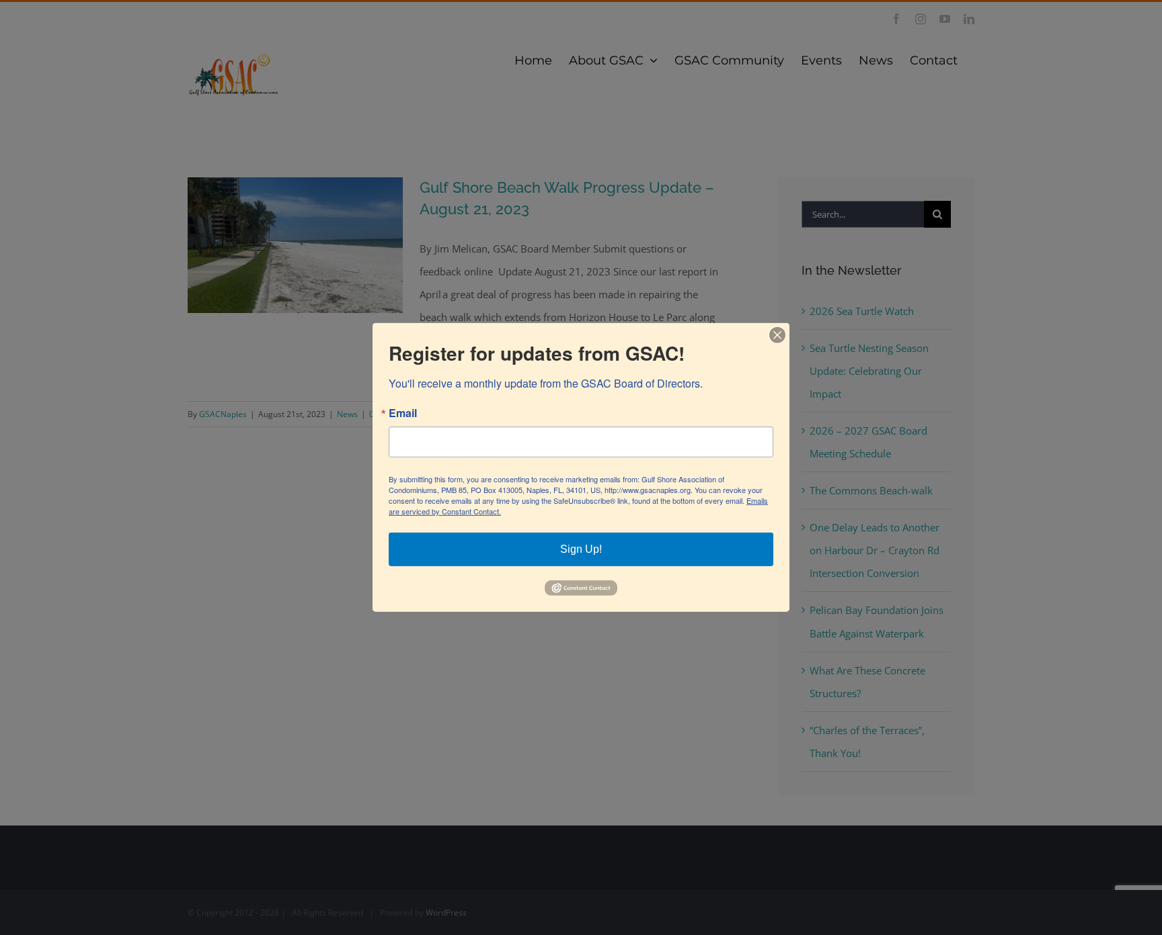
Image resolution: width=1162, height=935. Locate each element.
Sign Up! (581, 549)
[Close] (777, 335)
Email (403, 413)
